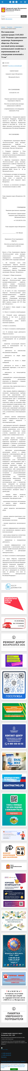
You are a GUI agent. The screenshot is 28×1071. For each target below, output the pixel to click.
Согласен (14, 1069)
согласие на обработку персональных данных (17, 1066)
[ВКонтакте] (10, 2)
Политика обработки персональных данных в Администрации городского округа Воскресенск (13, 1063)
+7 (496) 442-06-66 (6, 1055)
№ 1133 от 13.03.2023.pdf (15, 65)
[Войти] (2, 2)
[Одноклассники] (13, 2)
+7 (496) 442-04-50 (6, 1053)
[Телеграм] (16, 2)
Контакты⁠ (3, 1057)
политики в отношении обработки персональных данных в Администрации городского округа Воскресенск (13, 1065)
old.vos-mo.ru (8, 19)
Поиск (23, 16)
